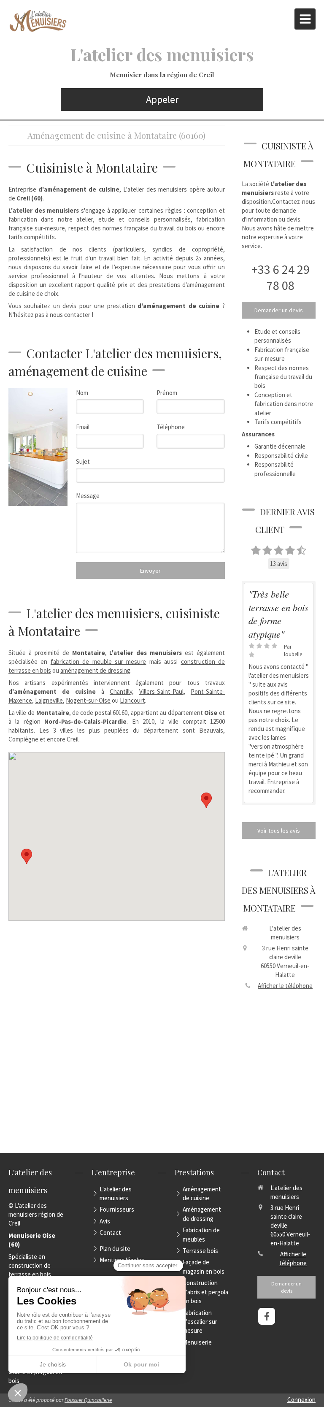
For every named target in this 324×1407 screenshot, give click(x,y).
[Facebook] (266, 1316)
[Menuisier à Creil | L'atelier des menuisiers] (38, 21)
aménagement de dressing (95, 670)
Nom (82, 393)
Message (88, 496)
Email (82, 427)
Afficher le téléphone (285, 986)
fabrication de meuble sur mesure (98, 662)
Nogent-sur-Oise (88, 700)
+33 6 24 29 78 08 (280, 277)
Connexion (301, 1400)
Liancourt (132, 700)
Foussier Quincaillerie (88, 1400)
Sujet (83, 461)
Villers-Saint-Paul (161, 691)
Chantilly (121, 691)
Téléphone (171, 427)
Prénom (167, 393)
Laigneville (49, 700)
